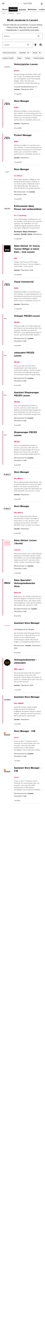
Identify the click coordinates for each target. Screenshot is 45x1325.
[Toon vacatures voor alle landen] (40, 45)
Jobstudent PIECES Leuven (24, 354)
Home (4, 13)
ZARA (16, 107)
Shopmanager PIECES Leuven (25, 434)
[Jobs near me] (35, 45)
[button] (9, 52)
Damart (16, 70)
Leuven (18, 13)
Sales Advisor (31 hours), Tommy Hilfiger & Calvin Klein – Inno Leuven (27, 248)
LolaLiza (17, 550)
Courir (16, 737)
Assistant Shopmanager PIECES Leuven (26, 394)
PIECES (17, 322)
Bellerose (17, 592)
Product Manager (23, 135)
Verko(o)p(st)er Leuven (26, 64)
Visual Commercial (24, 281)
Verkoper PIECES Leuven (27, 315)
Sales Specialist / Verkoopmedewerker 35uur (24, 583)
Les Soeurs (18, 176)
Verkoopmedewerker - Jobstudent (25, 661)
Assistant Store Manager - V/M (27, 769)
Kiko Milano (18, 478)
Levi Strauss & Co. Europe (24, 629)
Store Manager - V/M (24, 731)
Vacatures (11, 13)
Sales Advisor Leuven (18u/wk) (25, 542)
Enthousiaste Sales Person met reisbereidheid (28, 207)
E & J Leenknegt (20, 215)
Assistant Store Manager (27, 622)
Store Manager (21, 100)
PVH (15, 258)
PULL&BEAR (19, 703)
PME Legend (19, 669)
